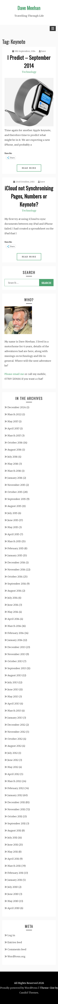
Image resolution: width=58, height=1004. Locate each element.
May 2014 (12, 611)
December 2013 (16, 647)
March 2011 (14, 865)
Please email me (14, 373)
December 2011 (16, 802)
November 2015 (16, 484)
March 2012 (14, 781)
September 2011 (16, 823)
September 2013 (16, 668)
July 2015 (12, 513)
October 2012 (15, 738)
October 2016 (15, 442)
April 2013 (13, 703)
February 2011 (15, 872)
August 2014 (14, 590)
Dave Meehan (29, 7)
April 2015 (13, 534)
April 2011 (13, 858)
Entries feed (14, 942)
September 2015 (16, 498)
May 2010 (12, 901)
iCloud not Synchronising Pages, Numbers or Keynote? (29, 196)
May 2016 (12, 463)
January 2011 (14, 879)
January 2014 (14, 640)
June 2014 (12, 604)
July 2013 (12, 682)
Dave (43, 51)
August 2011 (14, 830)
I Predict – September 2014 (29, 61)
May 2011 (12, 851)
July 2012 (12, 752)
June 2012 (12, 759)
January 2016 (14, 477)
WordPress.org (16, 956)
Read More (29, 168)
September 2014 (16, 583)
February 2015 (15, 548)
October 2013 (15, 661)
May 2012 (12, 767)
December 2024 (16, 407)
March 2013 (14, 710)
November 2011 (16, 809)
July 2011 (12, 837)
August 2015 (14, 506)
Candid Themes (28, 992)
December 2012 (16, 724)
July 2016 (12, 456)
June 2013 (12, 689)
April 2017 (13, 428)
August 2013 (14, 675)
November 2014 (16, 569)
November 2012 (16, 731)
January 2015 (14, 555)
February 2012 (15, 788)
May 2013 (12, 696)
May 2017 (12, 421)
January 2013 (14, 717)
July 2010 (12, 886)
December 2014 (16, 562)
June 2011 (12, 844)
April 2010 (13, 908)
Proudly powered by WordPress (19, 987)
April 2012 (13, 774)
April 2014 (13, 618)
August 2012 (14, 745)
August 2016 (14, 449)
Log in (11, 935)
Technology (29, 71)
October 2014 (15, 576)
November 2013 (16, 654)
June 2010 (13, 893)
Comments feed (16, 949)
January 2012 (14, 795)
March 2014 (14, 625)
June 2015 (12, 520)
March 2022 (14, 414)
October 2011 (14, 816)
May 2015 (12, 527)
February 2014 (15, 633)
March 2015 (14, 541)
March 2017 (14, 435)
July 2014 (12, 597)
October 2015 (14, 491)
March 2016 (14, 470)
